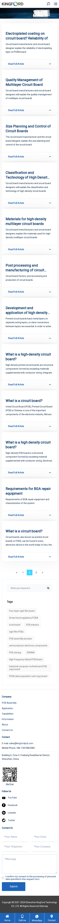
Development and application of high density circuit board (26, 310)
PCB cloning (15, 652)
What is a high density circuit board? (28, 444)
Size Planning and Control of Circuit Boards (28, 128)
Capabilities (7, 713)
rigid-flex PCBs (16, 631)
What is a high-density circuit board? (28, 356)
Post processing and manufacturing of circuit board (25, 268)
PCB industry (32, 624)
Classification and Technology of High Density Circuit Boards (27, 175)
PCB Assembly (9, 703)
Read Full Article (16, 64)
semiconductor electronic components (28, 645)
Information (8, 719)
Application (7, 708)
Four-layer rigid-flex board (22, 611)
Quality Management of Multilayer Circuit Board (24, 82)
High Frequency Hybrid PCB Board (25, 659)
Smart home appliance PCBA (23, 618)
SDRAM (30, 652)
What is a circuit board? (24, 401)
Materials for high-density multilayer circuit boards (26, 221)
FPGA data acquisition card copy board (28, 676)
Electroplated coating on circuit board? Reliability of (27, 36)
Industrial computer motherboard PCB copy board (28, 667)
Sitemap (43, 906)
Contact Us (7, 730)
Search (51, 12)
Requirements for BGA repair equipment (28, 491)
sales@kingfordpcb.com (21, 743)
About (5, 724)
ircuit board (14, 624)
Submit (13, 886)
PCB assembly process (20, 638)
